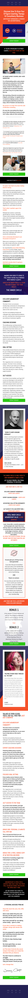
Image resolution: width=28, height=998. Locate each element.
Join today (14, 41)
